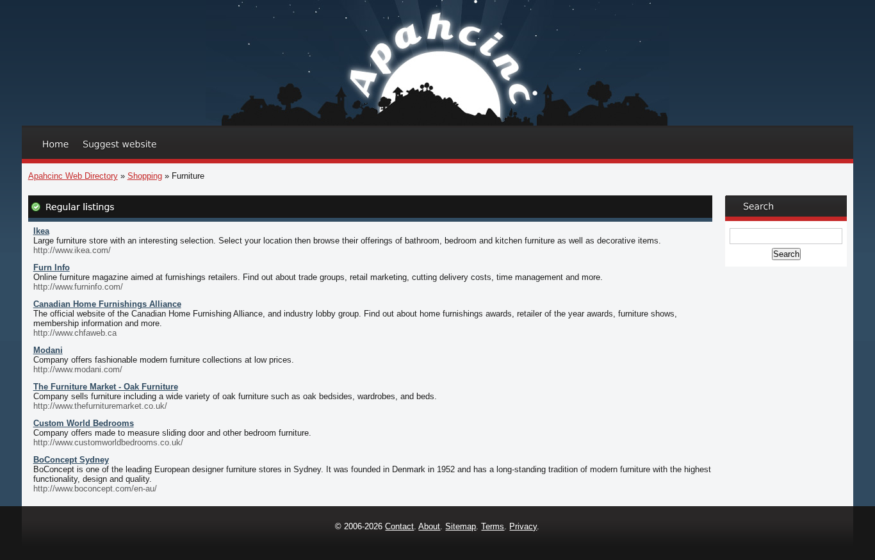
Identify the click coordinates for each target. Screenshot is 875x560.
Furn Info (51, 267)
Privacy (523, 526)
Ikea (41, 231)
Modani (48, 350)
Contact (399, 526)
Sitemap (460, 526)
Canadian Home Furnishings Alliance (107, 304)
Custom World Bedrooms (83, 423)
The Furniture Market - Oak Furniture (105, 386)
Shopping (144, 176)
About (429, 526)
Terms (492, 526)
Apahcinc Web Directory (73, 176)
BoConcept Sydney (71, 460)
